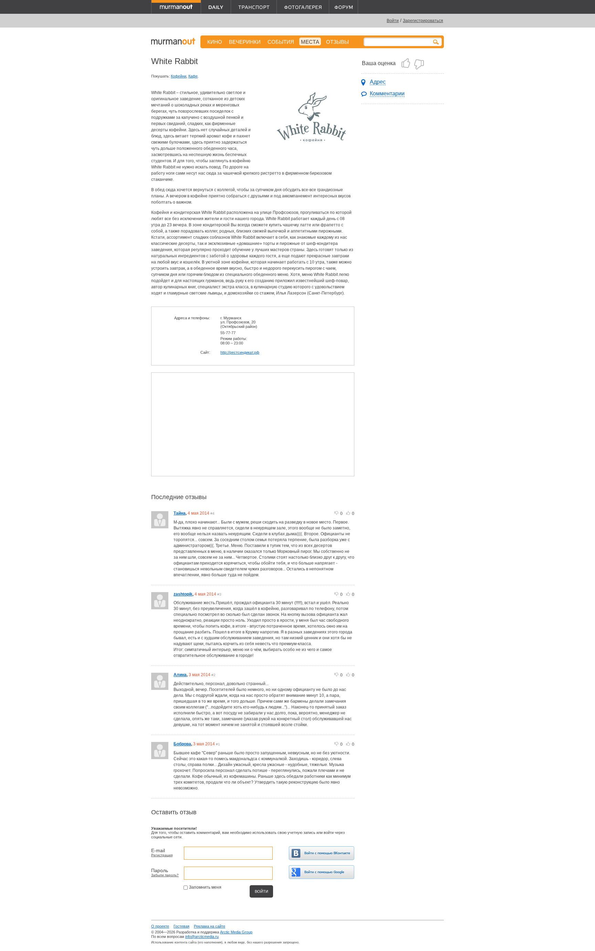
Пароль (159, 870)
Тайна (180, 513)
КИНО (214, 42)
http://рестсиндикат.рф (239, 352)
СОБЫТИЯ (281, 42)
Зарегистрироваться (423, 20)
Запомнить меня (205, 887)
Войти (393, 20)
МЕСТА (310, 42)
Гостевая (181, 926)
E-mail (158, 850)
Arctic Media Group (236, 932)
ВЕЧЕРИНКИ (245, 42)
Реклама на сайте (209, 926)
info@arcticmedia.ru (202, 936)
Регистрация (162, 855)
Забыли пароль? (165, 875)
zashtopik (183, 594)
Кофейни (178, 76)
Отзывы (337, 42)
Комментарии (387, 93)
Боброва (182, 744)
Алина (180, 674)
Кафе (193, 76)
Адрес (378, 82)
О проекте (160, 926)
